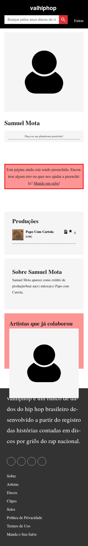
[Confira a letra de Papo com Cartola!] (65, 232)
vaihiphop (43, 8)
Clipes (12, 500)
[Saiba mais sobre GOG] (44, 362)
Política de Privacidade (24, 517)
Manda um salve (46, 183)
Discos (12, 492)
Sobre (11, 475)
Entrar (79, 20)
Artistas (13, 484)
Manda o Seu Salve (22, 534)
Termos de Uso (18, 525)
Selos (11, 509)
